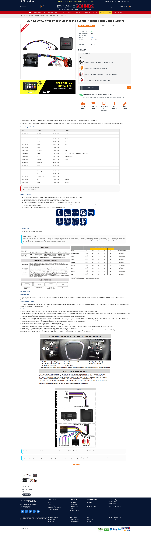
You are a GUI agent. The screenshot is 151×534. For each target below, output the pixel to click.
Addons (80, 58)
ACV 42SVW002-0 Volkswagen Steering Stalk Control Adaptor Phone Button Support (29, 488)
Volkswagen (53, 15)
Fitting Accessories (29, 15)
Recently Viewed (75, 464)
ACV (92, 37)
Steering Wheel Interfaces (41, 15)
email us (62, 458)
